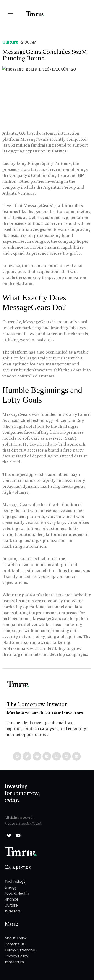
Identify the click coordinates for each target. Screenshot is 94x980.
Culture (10, 42)
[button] (17, 756)
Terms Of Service (20, 950)
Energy (11, 887)
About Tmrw (15, 938)
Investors (13, 911)
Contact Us (15, 944)
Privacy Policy (16, 956)
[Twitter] (9, 835)
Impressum (14, 962)
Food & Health (17, 893)
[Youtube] (18, 835)
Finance (11, 899)
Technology (15, 881)
